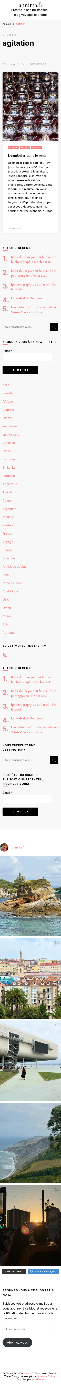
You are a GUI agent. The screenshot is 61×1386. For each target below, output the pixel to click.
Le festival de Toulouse (27, 298)
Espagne (9, 558)
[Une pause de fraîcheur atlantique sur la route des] (30, 1143)
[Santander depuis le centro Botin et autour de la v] (30, 978)
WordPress (38, 1379)
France (7, 533)
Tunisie (7, 492)
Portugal (8, 632)
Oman (7, 608)
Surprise (8, 410)
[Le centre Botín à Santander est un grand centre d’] (30, 1060)
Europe (8, 550)
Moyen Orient (12, 583)
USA (6, 599)
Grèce (7, 451)
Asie (6, 575)
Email (8, 351)
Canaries (9, 443)
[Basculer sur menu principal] (4, 10)
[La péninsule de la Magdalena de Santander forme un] (30, 896)
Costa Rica (10, 591)
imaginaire (10, 426)
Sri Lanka (9, 467)
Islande (8, 393)
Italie (6, 385)
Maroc (25, 148)
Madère (8, 525)
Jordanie (9, 476)
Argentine (9, 509)
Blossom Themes (47, 1376)
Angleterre (10, 484)
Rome (7, 500)
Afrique (13, 148)
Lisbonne (9, 459)
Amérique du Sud (15, 566)
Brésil (6, 624)
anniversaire (11, 434)
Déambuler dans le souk (27, 155)
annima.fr (31, 5)
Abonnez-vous (17, 1342)
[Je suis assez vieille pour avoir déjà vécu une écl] (30, 1225)
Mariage (8, 517)
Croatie (8, 418)
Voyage (36, 148)
